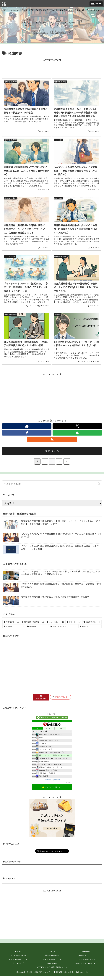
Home (18, 951)
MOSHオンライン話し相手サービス (52, 967)
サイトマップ (18, 963)
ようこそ (52, 951)
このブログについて (18, 955)
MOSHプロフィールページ (86, 963)
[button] (99, 483)
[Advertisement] (52, 68)
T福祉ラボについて (86, 955)
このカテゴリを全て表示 (52, 779)
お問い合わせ (52, 963)
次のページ (52, 451)
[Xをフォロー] (77, 426)
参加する (69, 782)
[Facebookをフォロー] (26, 433)
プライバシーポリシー (86, 959)
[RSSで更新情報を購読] (52, 439)
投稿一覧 (86, 951)
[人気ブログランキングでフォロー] (52, 715)
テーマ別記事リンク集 (18, 959)
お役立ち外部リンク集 (52, 959)
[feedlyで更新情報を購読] (77, 433)
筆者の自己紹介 (52, 955)
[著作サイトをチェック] (26, 426)
